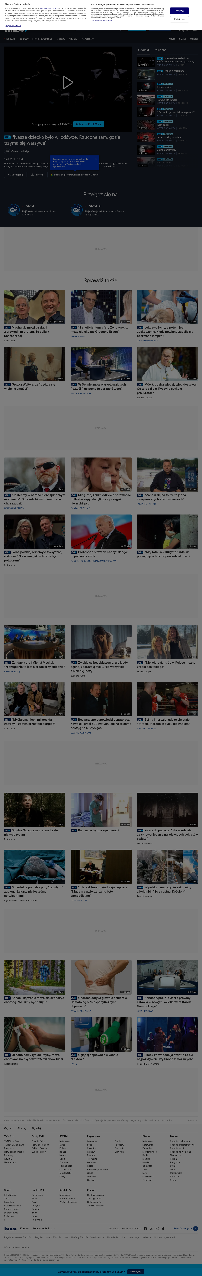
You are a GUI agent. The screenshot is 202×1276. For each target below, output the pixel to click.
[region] (101, 15)
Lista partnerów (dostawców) (101, 20)
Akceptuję (179, 10)
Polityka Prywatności (13, 26)
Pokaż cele (179, 19)
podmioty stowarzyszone (49, 8)
